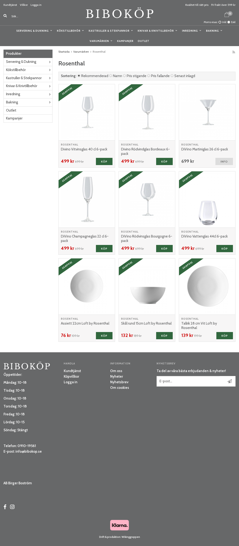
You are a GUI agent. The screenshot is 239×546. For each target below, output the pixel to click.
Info (224, 161)
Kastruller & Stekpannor (109, 30)
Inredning (190, 30)
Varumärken (99, 41)
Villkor (24, 5)
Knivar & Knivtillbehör (156, 30)
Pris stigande (136, 76)
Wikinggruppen (131, 537)
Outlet (143, 41)
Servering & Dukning (32, 30)
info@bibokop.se (28, 451)
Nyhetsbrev (119, 382)
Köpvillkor (71, 376)
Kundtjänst (10, 5)
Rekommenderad (94, 76)
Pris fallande (160, 76)
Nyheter (116, 376)
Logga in (36, 5)
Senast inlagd (184, 76)
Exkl (233, 22)
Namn (117, 76)
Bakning (212, 30)
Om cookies (119, 388)
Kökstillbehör (69, 30)
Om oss (116, 371)
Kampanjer (125, 41)
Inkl (224, 22)
